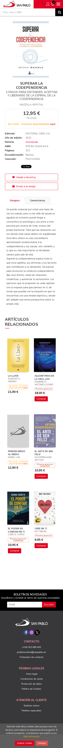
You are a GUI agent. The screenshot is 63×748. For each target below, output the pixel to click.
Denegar (42, 743)
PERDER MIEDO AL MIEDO (16, 453)
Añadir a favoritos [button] (26, 177)
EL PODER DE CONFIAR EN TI (16, 530)
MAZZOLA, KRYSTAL (31, 104)
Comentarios (37, 200)
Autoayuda (32, 142)
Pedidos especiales (31, 710)
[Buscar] (59, 12)
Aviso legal (31, 673)
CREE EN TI (41, 528)
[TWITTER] (37, 632)
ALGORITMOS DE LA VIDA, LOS (44, 377)
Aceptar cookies (24, 743)
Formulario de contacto (31, 657)
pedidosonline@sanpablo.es (31, 652)
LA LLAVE (13, 375)
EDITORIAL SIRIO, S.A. (38, 133)
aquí (52, 124)
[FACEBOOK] (26, 632)
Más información (31, 736)
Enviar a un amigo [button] (26, 186)
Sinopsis (15, 200)
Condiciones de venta (32, 678)
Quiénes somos (31, 705)
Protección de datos (31, 683)
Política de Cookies (31, 688)
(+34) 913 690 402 (31, 647)
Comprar (41, 398)
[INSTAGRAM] (31, 632)
